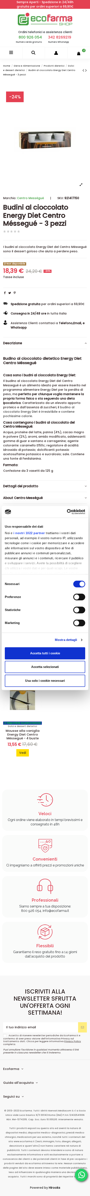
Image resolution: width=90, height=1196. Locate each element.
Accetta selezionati (45, 667)
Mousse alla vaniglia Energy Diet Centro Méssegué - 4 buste (23, 734)
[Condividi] (5, 293)
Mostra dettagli (66, 640)
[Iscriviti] (82, 1027)
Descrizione (12, 343)
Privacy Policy (72, 1041)
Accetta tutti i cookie (45, 653)
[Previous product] (83, 70)
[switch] (79, 597)
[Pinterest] (15, 293)
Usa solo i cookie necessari (45, 680)
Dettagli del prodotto (20, 486)
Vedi (22, 753)
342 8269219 (59, 37)
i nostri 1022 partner (29, 533)
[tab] (45, 343)
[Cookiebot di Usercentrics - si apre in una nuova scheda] (67, 511)
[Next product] (86, 70)
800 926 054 (30, 37)
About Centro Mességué (23, 498)
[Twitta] (9, 293)
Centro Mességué (30, 198)
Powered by (45, 1188)
